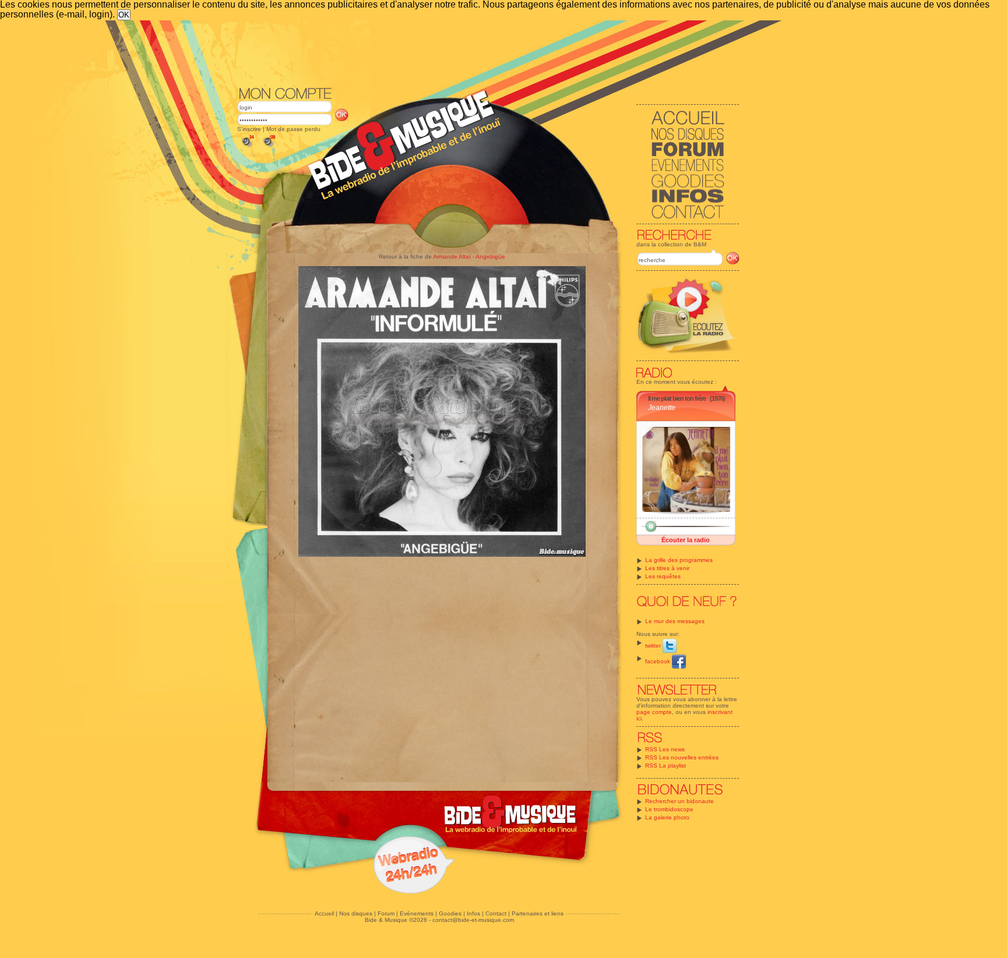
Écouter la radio (685, 539)
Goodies (450, 913)
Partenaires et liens (538, 913)
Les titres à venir (667, 568)
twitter (654, 645)
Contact (495, 913)
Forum (386, 913)
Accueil (324, 913)
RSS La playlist (665, 765)
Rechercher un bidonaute (679, 801)
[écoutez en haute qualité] (269, 147)
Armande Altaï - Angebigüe (469, 256)
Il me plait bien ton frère (677, 398)
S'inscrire (249, 129)
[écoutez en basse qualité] (247, 147)
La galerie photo (667, 817)
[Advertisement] (488, 52)
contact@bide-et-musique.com (473, 920)
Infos (473, 913)
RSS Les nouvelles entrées (682, 757)
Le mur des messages (675, 621)
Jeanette (661, 408)
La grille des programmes (679, 560)
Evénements (417, 913)
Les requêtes (663, 576)
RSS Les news (665, 749)
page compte (654, 712)
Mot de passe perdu (293, 129)
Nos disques (355, 913)
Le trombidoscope (669, 809)
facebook (658, 661)
